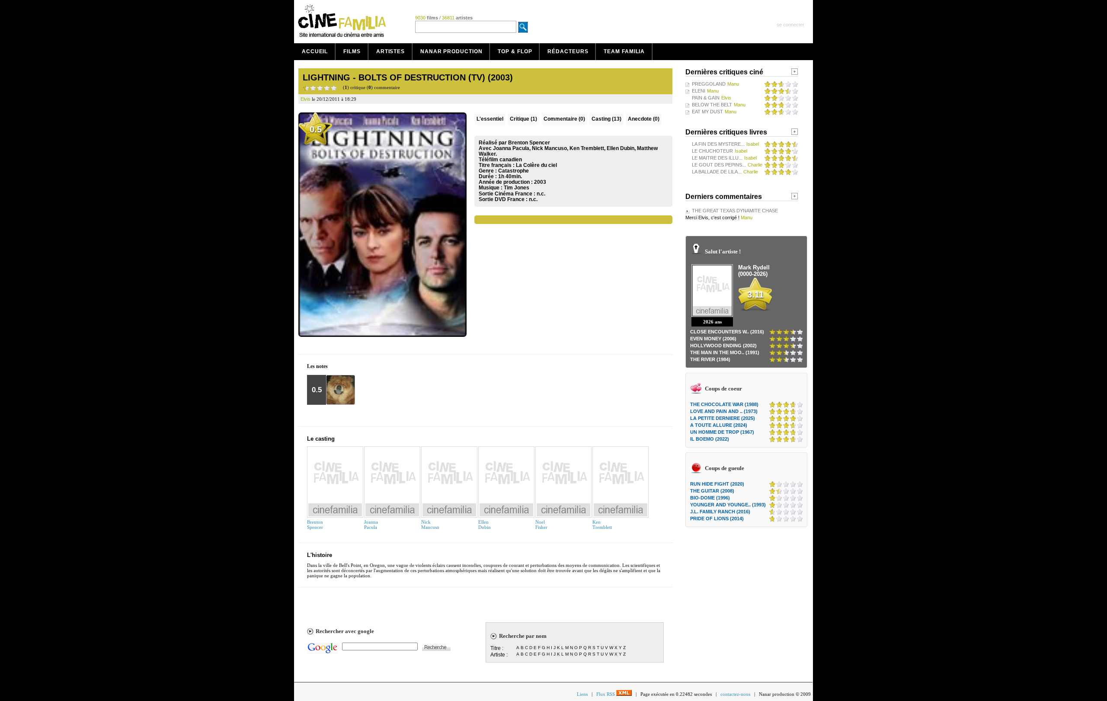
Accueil (315, 51)
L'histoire (319, 555)
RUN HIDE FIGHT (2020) (717, 484)
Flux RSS (606, 694)
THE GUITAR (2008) (712, 490)
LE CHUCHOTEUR (712, 151)
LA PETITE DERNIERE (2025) (722, 418)
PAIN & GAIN (706, 97)
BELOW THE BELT (712, 104)
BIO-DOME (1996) (710, 497)
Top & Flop (515, 51)
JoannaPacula (371, 524)
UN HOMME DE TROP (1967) (722, 432)
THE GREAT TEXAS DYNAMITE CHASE (735, 210)
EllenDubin (484, 524)
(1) (523, 119)
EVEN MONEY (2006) (713, 338)
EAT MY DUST (707, 111)
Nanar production (451, 51)
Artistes (390, 51)
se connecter (790, 24)
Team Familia (624, 51)
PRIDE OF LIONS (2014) (717, 518)
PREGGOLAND (709, 83)
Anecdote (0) (643, 119)
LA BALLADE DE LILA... (717, 171)
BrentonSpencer (315, 524)
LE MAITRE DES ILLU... (717, 157)
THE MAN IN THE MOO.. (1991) (724, 352)
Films (352, 51)
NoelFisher (541, 524)
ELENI (698, 90)
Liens (582, 694)
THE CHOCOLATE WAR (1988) (724, 404)
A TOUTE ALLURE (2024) (718, 425)
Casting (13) (606, 119)
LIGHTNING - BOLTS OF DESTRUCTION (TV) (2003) (408, 77)
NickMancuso (430, 524)
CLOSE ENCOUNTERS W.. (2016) (727, 331)
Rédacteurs (567, 51)
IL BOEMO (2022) (709, 439)
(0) (564, 119)
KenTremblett (602, 524)
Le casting (321, 438)
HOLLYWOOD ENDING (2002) (723, 345)
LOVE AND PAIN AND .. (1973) (724, 411)
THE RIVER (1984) (710, 359)
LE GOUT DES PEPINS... (719, 164)
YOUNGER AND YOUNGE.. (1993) (728, 504)
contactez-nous (735, 694)
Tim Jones (516, 188)
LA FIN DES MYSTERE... (718, 144)
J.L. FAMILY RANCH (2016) (720, 511)
